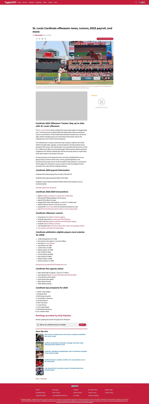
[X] (139, 2)
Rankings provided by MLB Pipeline (53, 315)
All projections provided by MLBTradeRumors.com (51, 264)
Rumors (25, 2)
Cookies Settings (93, 395)
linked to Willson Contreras (52, 223)
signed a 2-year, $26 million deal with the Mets (61, 275)
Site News (43, 378)
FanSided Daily (40, 392)
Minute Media (27, 399)
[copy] (45, 39)
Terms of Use (92, 392)
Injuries (50, 2)
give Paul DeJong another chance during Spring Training (66, 226)
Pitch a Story (56, 392)
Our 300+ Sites (92, 390)
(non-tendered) (49, 243)
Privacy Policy (77, 392)
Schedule (31, 2)
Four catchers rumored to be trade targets (51, 228)
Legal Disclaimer (41, 395)
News (19, 2)
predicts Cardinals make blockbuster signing (62, 221)
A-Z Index (76, 395)
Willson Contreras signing (57, 217)
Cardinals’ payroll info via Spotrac (46, 188)
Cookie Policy (109, 392)
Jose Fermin (50, 207)
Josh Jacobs (39, 35)
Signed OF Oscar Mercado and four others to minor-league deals (57, 209)
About (38, 390)
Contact (75, 390)
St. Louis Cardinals (44, 130)
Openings (55, 390)
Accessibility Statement (59, 395)
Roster (45, 2)
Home (37, 378)
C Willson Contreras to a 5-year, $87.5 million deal (57, 196)
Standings (38, 2)
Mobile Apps (109, 390)
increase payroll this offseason (60, 219)
